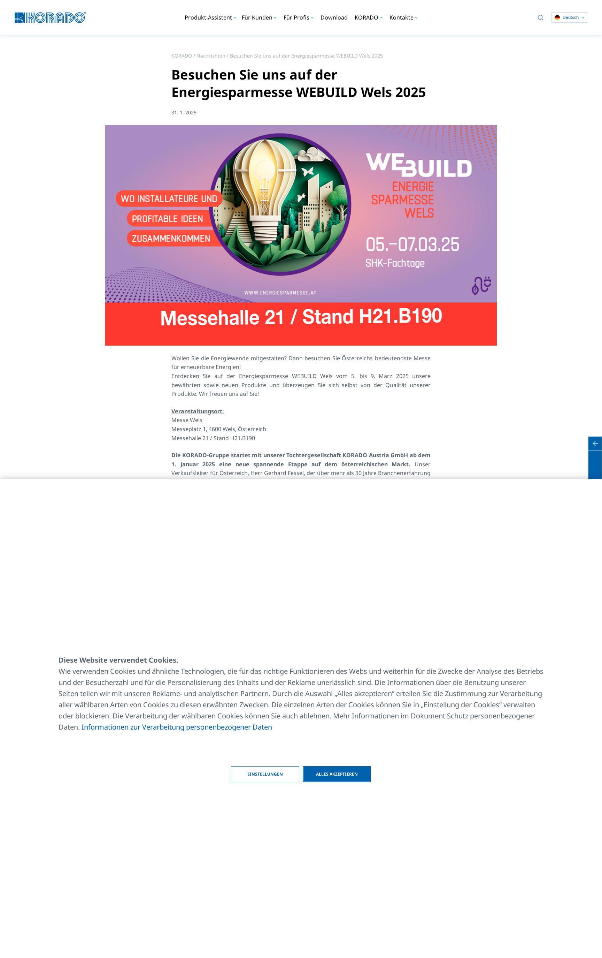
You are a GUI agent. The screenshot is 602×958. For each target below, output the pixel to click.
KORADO (181, 55)
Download (334, 17)
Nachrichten (210, 55)
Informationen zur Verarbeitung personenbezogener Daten (177, 727)
